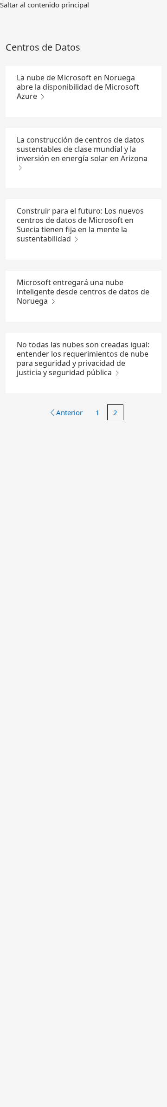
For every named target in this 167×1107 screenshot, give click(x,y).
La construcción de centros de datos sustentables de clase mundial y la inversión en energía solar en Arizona (82, 149)
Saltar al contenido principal (44, 4)
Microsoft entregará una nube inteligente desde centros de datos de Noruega (83, 291)
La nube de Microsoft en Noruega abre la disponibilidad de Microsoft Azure (78, 86)
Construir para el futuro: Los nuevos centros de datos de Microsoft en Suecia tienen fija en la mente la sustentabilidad (80, 225)
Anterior (69, 412)
